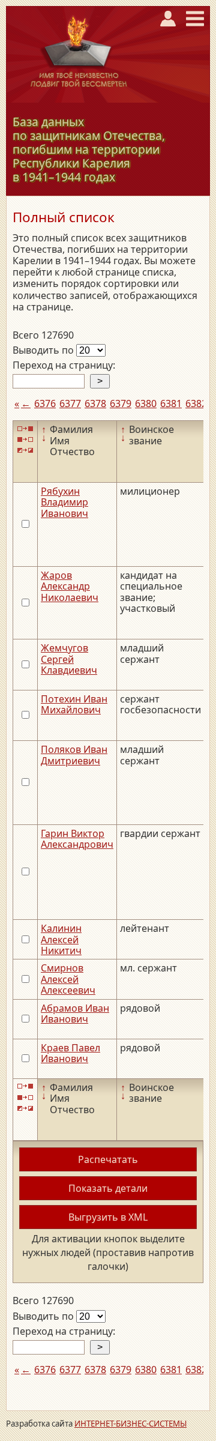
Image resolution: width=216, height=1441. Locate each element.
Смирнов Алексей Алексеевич (68, 979)
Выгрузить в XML (108, 1217)
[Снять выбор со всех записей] (25, 439)
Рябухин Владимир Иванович (64, 502)
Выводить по (44, 350)
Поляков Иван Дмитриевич (74, 755)
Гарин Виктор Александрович (77, 839)
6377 (70, 403)
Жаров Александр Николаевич (69, 586)
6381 (171, 403)
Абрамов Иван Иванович (75, 1013)
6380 (146, 403)
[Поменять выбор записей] (25, 450)
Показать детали (108, 1188)
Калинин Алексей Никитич (61, 939)
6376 (45, 403)
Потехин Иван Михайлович (74, 704)
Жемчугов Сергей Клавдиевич (69, 659)
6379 (120, 403)
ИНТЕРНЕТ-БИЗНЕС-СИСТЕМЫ (130, 1423)
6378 (95, 403)
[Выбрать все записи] (25, 428)
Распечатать (108, 1159)
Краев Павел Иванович (70, 1053)
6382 (196, 403)
